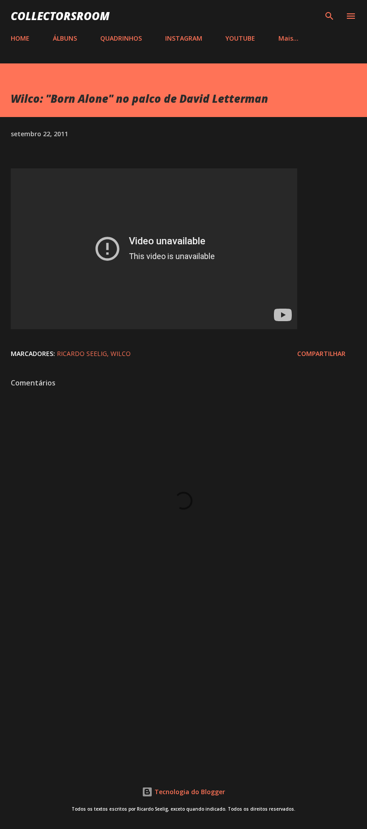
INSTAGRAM (183, 38)
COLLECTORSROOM (60, 15)
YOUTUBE (240, 38)
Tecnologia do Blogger (189, 791)
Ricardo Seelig (82, 353)
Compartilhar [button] (321, 353)
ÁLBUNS (65, 38)
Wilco (121, 353)
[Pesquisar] (329, 16)
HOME (20, 38)
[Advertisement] (183, 685)
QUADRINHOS (121, 38)
